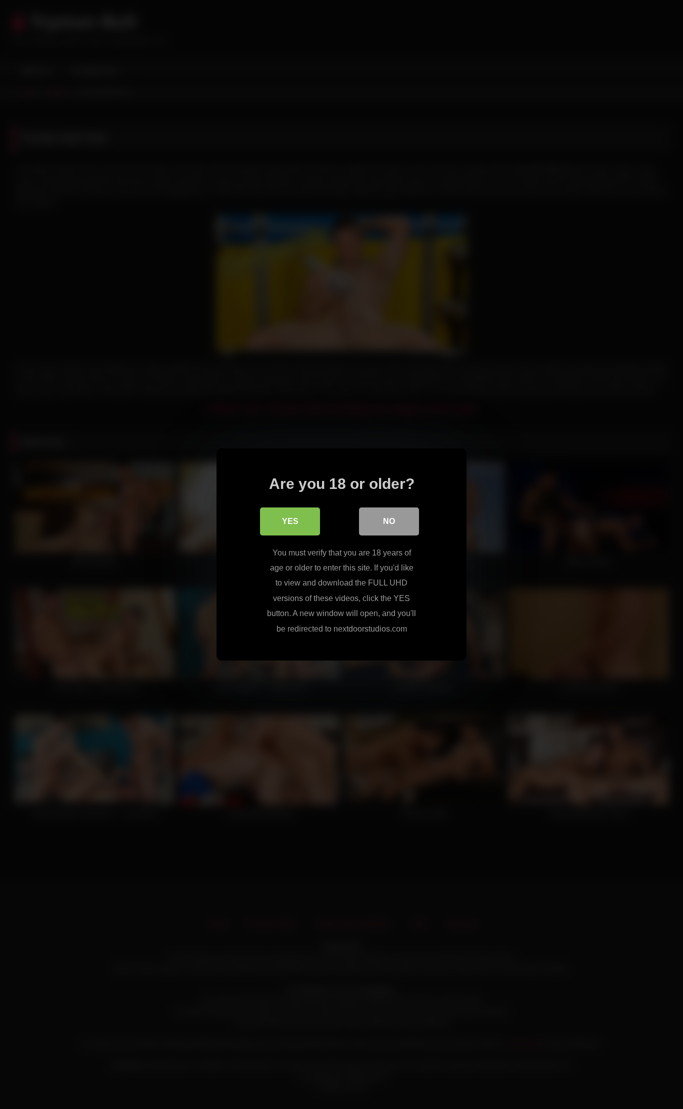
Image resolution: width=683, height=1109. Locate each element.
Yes (290, 521)
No (389, 521)
